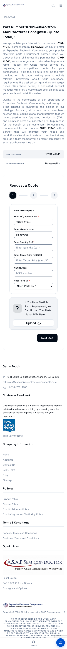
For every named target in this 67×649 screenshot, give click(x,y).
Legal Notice (10, 577)
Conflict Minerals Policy (16, 509)
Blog (5, 475)
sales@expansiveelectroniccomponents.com (31, 382)
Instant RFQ (9, 470)
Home (6, 454)
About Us (8, 459)
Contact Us (9, 464)
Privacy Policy (10, 498)
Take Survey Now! (13, 435)
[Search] (53, 5)
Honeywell (51, 163)
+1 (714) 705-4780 (17, 387)
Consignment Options (15, 588)
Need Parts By (22, 280)
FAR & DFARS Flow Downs (17, 583)
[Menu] (61, 5)
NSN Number (20, 267)
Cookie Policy (10, 504)
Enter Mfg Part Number (26, 216)
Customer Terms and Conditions (21, 538)
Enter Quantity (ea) (24, 242)
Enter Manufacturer (24, 229)
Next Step (47, 337)
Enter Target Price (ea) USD (28, 255)
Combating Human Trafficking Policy (23, 514)
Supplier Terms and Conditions (20, 533)
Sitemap (7, 480)
